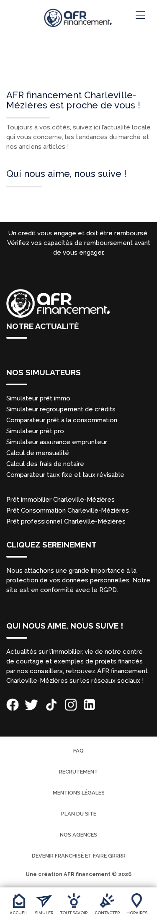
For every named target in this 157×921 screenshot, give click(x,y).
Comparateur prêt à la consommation (61, 420)
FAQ (78, 750)
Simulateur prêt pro (35, 431)
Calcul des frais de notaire (45, 464)
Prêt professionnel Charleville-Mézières (66, 521)
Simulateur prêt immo (38, 398)
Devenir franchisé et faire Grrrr (79, 856)
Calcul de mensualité (37, 453)
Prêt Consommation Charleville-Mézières (67, 510)
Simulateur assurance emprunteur (56, 442)
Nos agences (78, 835)
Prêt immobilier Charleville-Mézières (60, 499)
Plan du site (78, 813)
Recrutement (78, 771)
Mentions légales (79, 792)
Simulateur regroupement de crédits (61, 409)
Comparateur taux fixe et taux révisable (65, 475)
